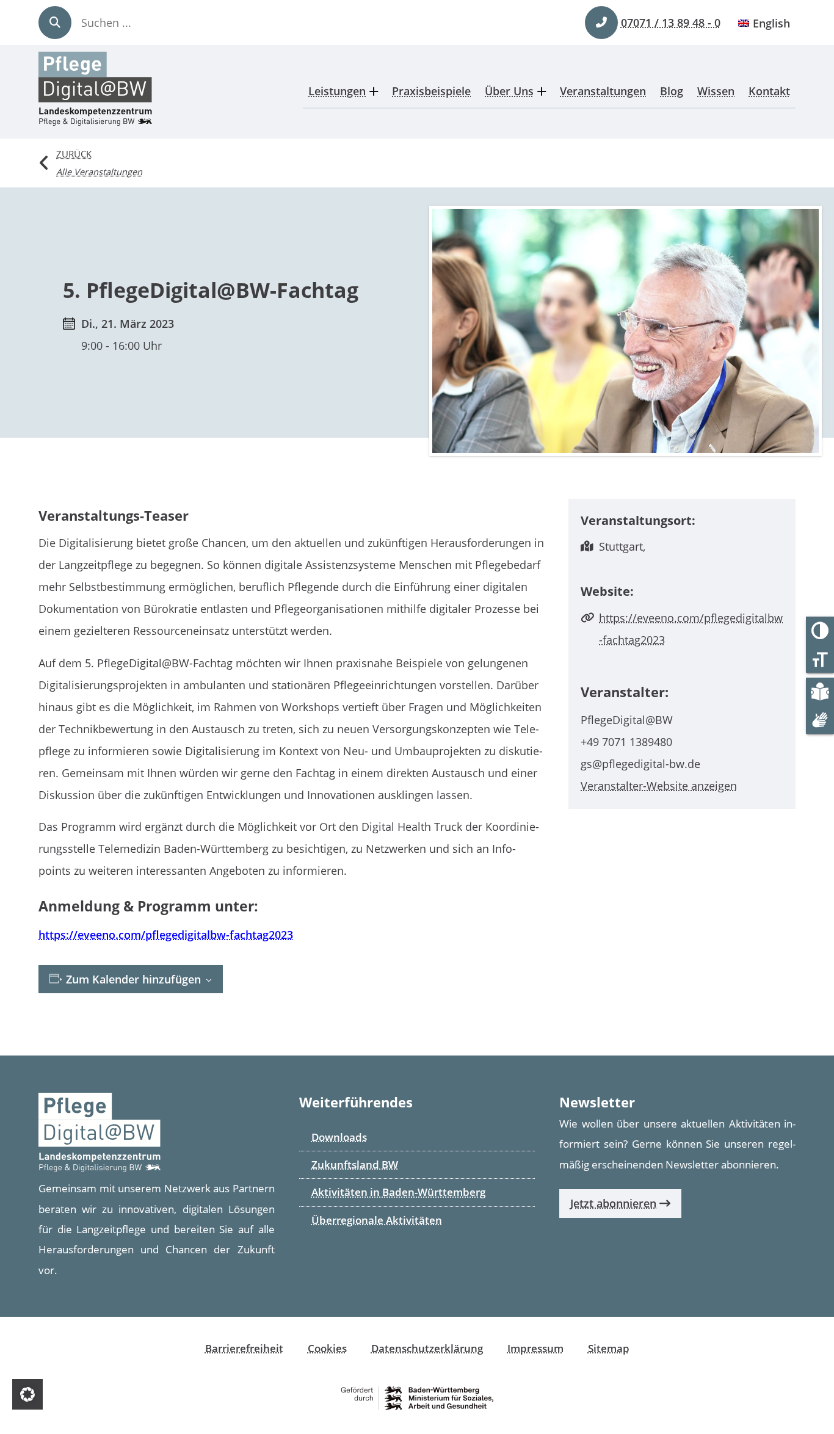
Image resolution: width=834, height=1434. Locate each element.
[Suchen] (54, 22)
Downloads (339, 1137)
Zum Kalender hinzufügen (132, 979)
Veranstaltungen (603, 91)
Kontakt (769, 91)
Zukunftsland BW (354, 1164)
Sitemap (608, 1348)
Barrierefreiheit (244, 1348)
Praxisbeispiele (431, 91)
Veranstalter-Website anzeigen (659, 785)
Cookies (327, 1348)
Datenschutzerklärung (427, 1348)
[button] (27, 1394)
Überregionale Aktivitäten (376, 1220)
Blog (671, 91)
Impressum (535, 1348)
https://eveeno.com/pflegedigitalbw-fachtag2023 (165, 934)
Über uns (509, 91)
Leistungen (337, 91)
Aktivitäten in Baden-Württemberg (398, 1192)
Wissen (715, 91)
